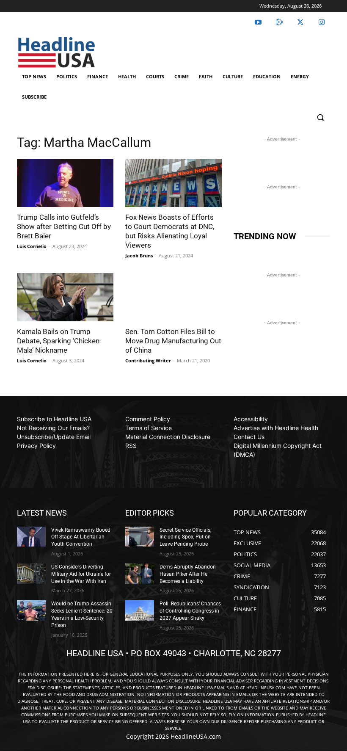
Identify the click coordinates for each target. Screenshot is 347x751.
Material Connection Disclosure (167, 436)
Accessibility (251, 418)
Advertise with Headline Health (276, 427)
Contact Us (249, 436)
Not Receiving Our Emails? (53, 427)
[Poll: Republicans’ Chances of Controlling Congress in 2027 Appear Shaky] (139, 610)
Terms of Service (148, 427)
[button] (320, 117)
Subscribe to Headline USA (54, 418)
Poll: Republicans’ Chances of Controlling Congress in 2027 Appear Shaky (190, 611)
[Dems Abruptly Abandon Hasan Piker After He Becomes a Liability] (139, 573)
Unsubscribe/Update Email (54, 436)
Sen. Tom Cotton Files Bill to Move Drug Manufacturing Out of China (173, 340)
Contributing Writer (148, 360)
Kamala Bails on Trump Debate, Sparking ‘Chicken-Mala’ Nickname (59, 340)
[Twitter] (300, 22)
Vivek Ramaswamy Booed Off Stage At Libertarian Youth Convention (80, 537)
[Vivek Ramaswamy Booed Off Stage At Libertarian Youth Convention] (31, 537)
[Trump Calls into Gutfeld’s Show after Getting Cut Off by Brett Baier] (65, 183)
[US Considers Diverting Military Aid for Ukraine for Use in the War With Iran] (31, 573)
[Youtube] (258, 22)
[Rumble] (279, 22)
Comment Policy (147, 418)
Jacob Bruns (139, 255)
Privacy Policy (36, 445)
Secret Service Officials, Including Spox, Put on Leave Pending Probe (185, 537)
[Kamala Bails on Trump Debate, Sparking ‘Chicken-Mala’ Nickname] (65, 297)
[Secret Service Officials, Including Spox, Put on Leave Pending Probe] (139, 537)
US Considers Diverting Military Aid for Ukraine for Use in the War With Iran (81, 574)
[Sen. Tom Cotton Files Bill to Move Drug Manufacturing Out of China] (173, 297)
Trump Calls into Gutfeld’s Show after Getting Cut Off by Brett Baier (64, 226)
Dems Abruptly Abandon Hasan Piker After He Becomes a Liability (188, 574)
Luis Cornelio (32, 246)
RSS (131, 445)
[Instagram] (321, 22)
